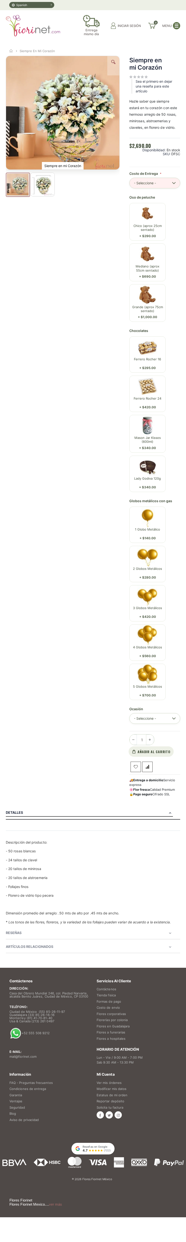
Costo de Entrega (144, 173)
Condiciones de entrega (27, 1089)
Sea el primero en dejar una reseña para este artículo (154, 86)
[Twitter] (109, 1115)
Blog (12, 1113)
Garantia (15, 1095)
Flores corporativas (111, 1014)
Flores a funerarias (111, 1032)
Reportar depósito (110, 1101)
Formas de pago (109, 1001)
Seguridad (17, 1107)
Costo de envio (108, 1007)
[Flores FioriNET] (33, 25)
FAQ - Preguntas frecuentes (31, 1083)
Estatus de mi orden (112, 1095)
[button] (113, 65)
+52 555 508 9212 (36, 1033)
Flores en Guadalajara (113, 1026)
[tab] (93, 812)
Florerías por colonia (112, 1020)
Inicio (11, 51)
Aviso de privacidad (24, 1120)
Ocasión (136, 709)
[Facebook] (100, 1115)
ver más (55, 1204)
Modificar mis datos (111, 1089)
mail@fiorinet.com (23, 1056)
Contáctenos (106, 989)
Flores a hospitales (111, 1038)
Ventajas (16, 1101)
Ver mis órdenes (109, 1083)
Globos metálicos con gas (150, 501)
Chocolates (138, 330)
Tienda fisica (106, 995)
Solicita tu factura (110, 1107)
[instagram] (118, 1115)
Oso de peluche (142, 197)
